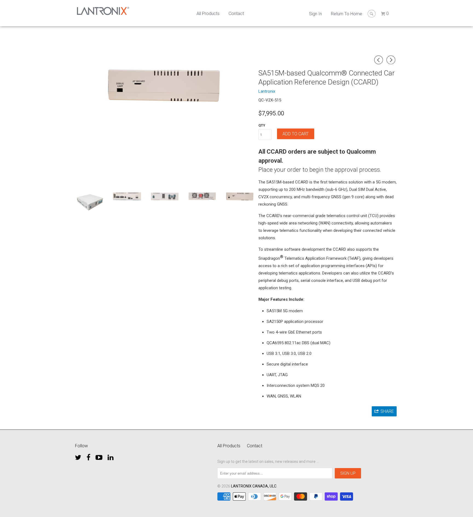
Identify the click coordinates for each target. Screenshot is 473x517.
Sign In (315, 13)
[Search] (372, 13)
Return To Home (346, 13)
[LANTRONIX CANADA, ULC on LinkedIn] (110, 456)
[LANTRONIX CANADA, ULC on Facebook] (88, 456)
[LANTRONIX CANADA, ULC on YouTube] (99, 456)
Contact (236, 13)
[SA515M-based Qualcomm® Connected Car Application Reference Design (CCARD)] (164, 86)
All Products (208, 13)
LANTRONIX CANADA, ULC (253, 486)
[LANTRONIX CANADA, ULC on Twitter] (78, 456)
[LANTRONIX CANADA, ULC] (103, 10)
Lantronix (266, 91)
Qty (261, 125)
